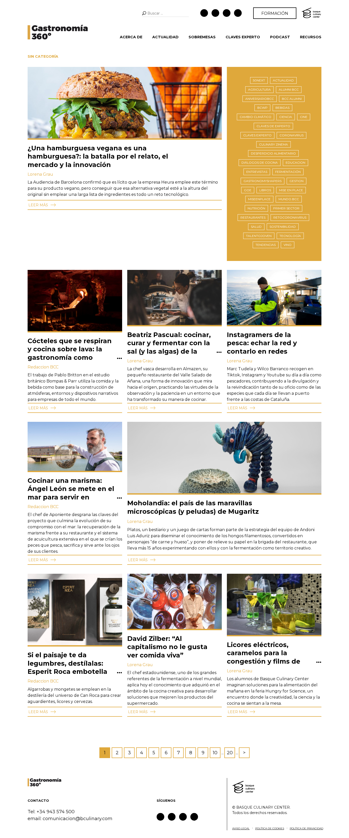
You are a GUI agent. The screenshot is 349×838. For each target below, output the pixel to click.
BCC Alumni (292, 99)
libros (265, 190)
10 (215, 753)
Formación (274, 13)
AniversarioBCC (259, 99)
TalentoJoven (259, 236)
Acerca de (131, 37)
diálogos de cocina (259, 162)
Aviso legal (241, 828)
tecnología (290, 236)
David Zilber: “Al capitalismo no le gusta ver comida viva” (167, 647)
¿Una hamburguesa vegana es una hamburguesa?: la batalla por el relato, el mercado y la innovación (98, 156)
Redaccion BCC (43, 367)
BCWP (262, 108)
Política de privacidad (306, 828)
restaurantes (252, 217)
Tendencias (265, 245)
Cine (303, 117)
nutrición (256, 208)
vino (288, 245)
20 (230, 753)
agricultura (259, 89)
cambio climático (255, 117)
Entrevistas (256, 172)
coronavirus (292, 135)
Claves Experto (243, 37)
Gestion (296, 181)
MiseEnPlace (259, 199)
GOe (247, 190)
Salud (256, 227)
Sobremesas (202, 37)
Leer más (38, 205)
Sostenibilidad (283, 227)
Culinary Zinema (273, 144)
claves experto (257, 135)
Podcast (280, 37)
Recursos (310, 37)
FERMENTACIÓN (288, 172)
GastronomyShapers (262, 181)
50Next (259, 80)
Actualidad (165, 37)
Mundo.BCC (288, 199)
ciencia (285, 117)
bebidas (282, 108)
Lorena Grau (40, 174)
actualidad (283, 80)
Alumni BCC (289, 89)
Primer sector (286, 208)
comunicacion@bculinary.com (77, 818)
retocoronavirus (289, 217)
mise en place (291, 190)
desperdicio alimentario (273, 153)
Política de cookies (269, 828)
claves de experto (273, 126)
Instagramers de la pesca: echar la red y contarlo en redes (262, 343)
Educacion (295, 162)
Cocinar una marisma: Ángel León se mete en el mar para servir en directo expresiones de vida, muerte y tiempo (71, 497)
